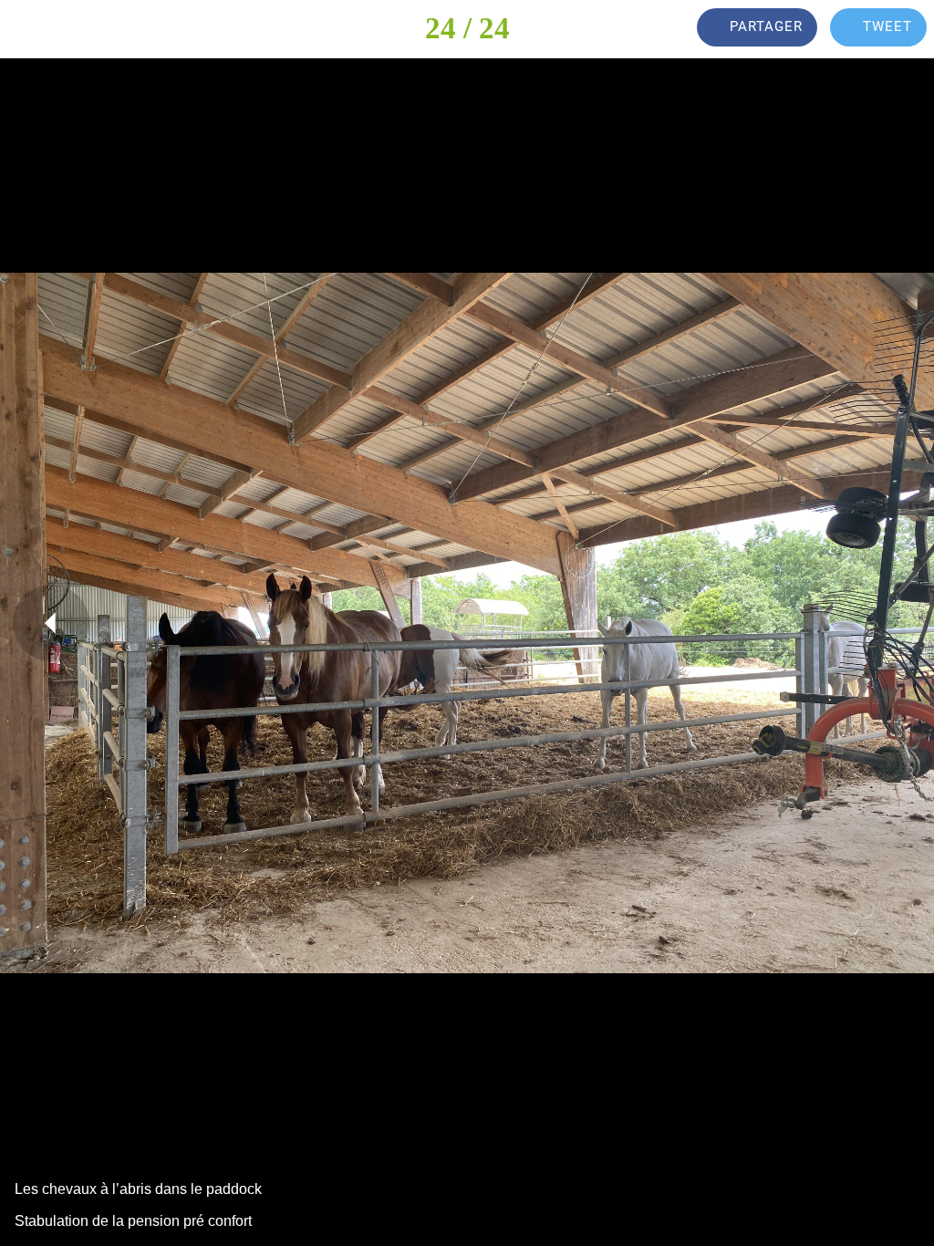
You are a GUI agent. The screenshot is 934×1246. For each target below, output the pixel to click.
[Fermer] (29, 29)
